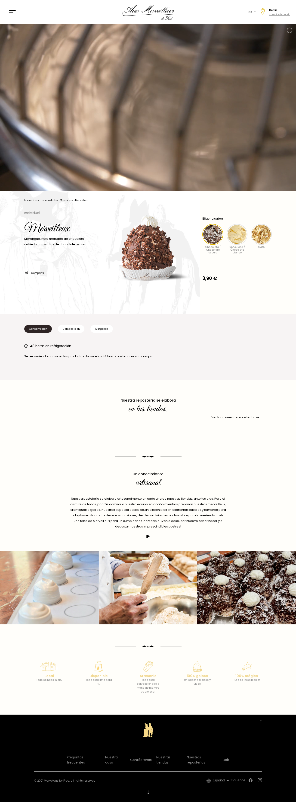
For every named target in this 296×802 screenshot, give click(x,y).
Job (226, 759)
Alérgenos (101, 329)
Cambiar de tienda (279, 14)
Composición (71, 329)
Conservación (38, 329)
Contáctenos (141, 759)
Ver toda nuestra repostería (232, 417)
